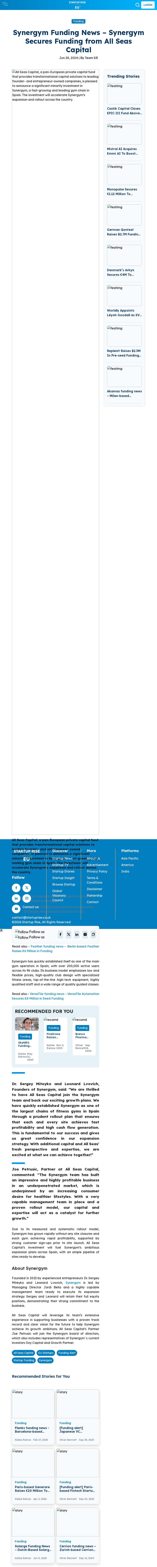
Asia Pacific (129, 858)
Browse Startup (63, 884)
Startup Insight (63, 878)
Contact (93, 902)
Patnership (94, 895)
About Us (93, 858)
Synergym (74, 1283)
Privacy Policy (97, 871)
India (125, 871)
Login (148, 4)
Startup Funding (24, 1360)
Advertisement (97, 865)
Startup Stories (63, 871)
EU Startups (45, 1353)
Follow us (37, 932)
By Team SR (89, 58)
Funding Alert (66, 1353)
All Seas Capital (23, 1353)
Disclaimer (94, 889)
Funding (78, 21)
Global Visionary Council (59, 895)
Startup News (62, 858)
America (127, 865)
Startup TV (60, 865)
